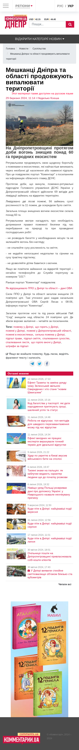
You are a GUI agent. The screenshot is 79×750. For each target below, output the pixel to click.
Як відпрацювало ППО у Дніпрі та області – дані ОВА (39, 288)
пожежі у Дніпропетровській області (49, 330)
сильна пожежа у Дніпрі (50, 334)
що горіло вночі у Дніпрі (46, 342)
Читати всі (64, 584)
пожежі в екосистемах (19, 334)
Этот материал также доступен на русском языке (42, 93)
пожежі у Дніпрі (15, 330)
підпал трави (14, 338)
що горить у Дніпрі (46, 326)
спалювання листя (17, 342)
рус (60, 6)
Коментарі (56, 734)
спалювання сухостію (55, 338)
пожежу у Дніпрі (23, 326)
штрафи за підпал (17, 346)
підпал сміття (32, 338)
